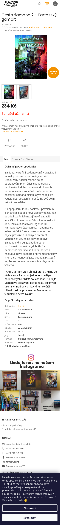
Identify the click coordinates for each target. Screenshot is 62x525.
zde (21, 500)
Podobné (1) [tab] (17, 159)
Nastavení (30, 508)
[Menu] (55, 4)
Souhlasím (29, 517)
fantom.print (12, 461)
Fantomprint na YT (15, 466)
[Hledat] (39, 4)
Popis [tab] (6, 159)
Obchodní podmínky (12, 425)
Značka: (18, 30)
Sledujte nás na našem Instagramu (31, 364)
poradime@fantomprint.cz (19, 444)
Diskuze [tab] (29, 159)
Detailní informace (11, 131)
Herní (21, 306)
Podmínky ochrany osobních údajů (19, 429)
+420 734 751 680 (14, 448)
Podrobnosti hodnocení (40, 27)
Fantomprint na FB (15, 457)
